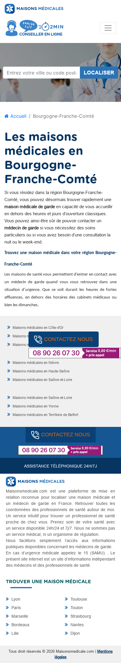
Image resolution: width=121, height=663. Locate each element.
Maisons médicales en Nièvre (35, 362)
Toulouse (78, 599)
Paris (15, 607)
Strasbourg (80, 616)
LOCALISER (99, 72)
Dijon (74, 633)
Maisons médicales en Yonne (35, 406)
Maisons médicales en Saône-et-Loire (42, 379)
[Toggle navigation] (108, 28)
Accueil (17, 116)
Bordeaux (19, 624)
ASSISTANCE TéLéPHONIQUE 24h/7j (60, 466)
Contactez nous (68, 339)
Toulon (76, 607)
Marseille (19, 616)
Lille (14, 633)
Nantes (76, 624)
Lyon (15, 599)
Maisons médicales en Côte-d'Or (37, 327)
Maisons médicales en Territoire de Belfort (45, 414)
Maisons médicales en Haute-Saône (41, 371)
